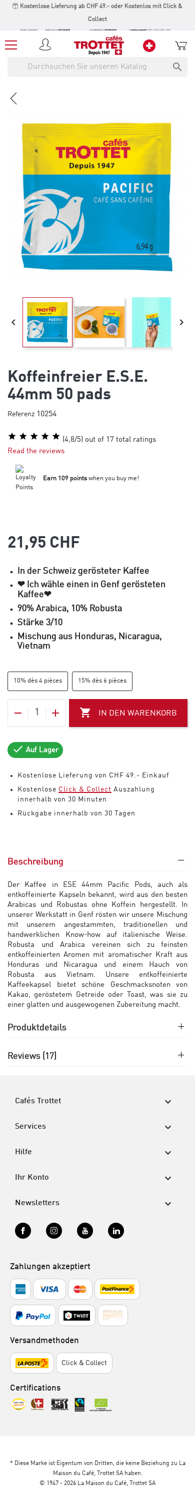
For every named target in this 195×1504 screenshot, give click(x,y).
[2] (23, 436)
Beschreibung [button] (36, 861)
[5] (56, 436)
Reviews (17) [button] (32, 1056)
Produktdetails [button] (37, 1027)
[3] (34, 436)
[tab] (98, 866)
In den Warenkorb (128, 713)
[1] (12, 436)
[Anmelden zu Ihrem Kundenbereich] (47, 45)
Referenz (21, 414)
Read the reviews (36, 451)
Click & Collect (85, 789)
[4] (45, 436)
